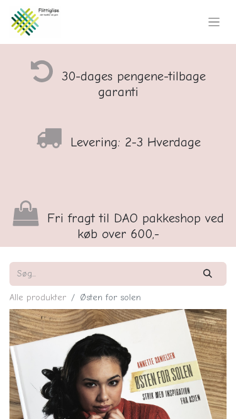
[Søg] (208, 273)
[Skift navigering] (214, 22)
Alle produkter (37, 297)
